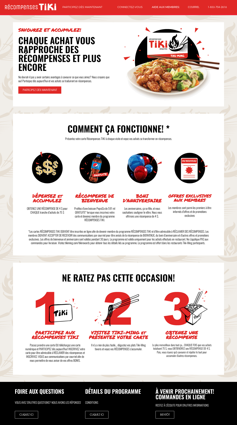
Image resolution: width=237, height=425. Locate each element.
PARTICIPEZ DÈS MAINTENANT (82, 7)
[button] (165, 415)
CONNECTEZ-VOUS (130, 7)
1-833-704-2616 (217, 7)
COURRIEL (193, 7)
